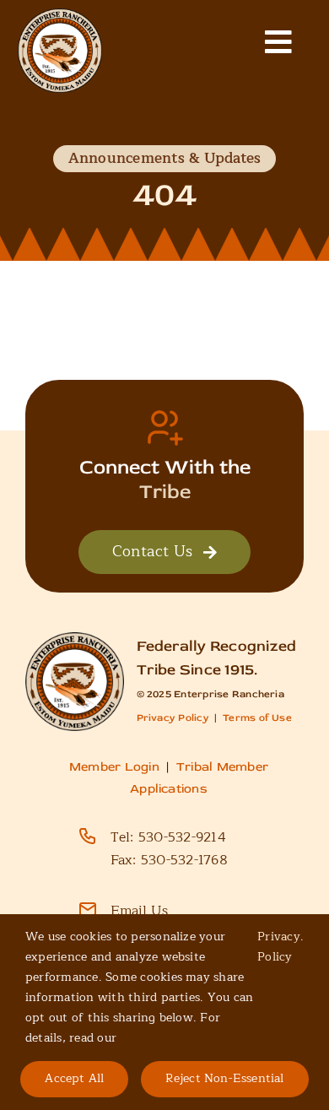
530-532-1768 (184, 860)
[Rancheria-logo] (60, 15)
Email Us (140, 911)
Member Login (114, 767)
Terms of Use (257, 718)
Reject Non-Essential (224, 1078)
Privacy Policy (173, 718)
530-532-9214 (182, 837)
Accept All (74, 1078)
